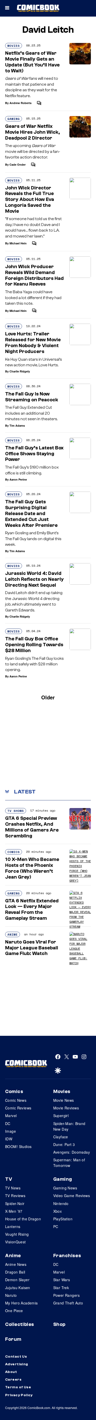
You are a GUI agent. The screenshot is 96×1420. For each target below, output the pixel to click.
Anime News (15, 1264)
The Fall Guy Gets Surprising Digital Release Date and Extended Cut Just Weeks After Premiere (31, 513)
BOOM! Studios (18, 1146)
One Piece (14, 1310)
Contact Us (16, 1357)
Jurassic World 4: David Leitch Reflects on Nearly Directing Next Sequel (34, 579)
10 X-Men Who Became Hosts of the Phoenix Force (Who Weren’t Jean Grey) (32, 868)
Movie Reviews (66, 1107)
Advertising (16, 1364)
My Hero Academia (21, 1302)
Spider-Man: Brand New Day (69, 1126)
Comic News (15, 1100)
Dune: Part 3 (64, 1144)
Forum (13, 1339)
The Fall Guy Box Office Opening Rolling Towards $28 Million (34, 644)
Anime (12, 934)
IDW (8, 1138)
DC (7, 1123)
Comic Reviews (18, 1107)
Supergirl (61, 1115)
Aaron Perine (18, 479)
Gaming (13, 119)
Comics (13, 852)
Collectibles (19, 1324)
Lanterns (12, 1226)
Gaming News (65, 1187)
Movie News (63, 1100)
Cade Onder (17, 164)
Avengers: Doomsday (71, 1152)
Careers (13, 1380)
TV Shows (15, 811)
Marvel (11, 1115)
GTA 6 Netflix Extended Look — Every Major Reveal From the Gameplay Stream (32, 909)
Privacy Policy (19, 1395)
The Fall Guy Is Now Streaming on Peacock (31, 397)
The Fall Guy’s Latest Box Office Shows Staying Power (34, 453)
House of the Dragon (23, 1218)
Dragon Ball (15, 1272)
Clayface (60, 1136)
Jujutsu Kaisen (17, 1287)
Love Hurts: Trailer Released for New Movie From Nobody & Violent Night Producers (33, 342)
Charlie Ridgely (19, 371)
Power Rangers (66, 1295)
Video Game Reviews (71, 1195)
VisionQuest (15, 1241)
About (11, 1372)
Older (48, 697)
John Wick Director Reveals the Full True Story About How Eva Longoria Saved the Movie (29, 199)
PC (55, 1226)
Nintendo (61, 1203)
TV (8, 1179)
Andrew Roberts (20, 103)
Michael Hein (18, 243)
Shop (59, 1324)
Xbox (57, 1211)
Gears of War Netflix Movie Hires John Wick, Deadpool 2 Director (32, 132)
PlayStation (63, 1218)
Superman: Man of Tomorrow (69, 1162)
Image (10, 1131)
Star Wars (61, 1279)
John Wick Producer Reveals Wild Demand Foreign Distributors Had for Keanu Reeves (34, 275)
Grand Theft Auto (68, 1302)
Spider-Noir (15, 1203)
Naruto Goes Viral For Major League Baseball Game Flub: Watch (31, 948)
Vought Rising (17, 1234)
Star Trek (61, 1287)
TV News (12, 1187)
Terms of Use (18, 1387)
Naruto (11, 1295)
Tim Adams (17, 425)
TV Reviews (15, 1195)
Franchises (67, 1255)
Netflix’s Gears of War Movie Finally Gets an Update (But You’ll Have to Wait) (32, 61)
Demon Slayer (17, 1279)
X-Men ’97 (14, 1211)
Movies (13, 45)
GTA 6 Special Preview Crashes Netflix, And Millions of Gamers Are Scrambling (32, 826)
